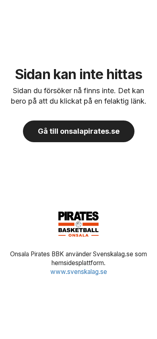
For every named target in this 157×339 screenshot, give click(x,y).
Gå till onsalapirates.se (79, 131)
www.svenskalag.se (78, 272)
